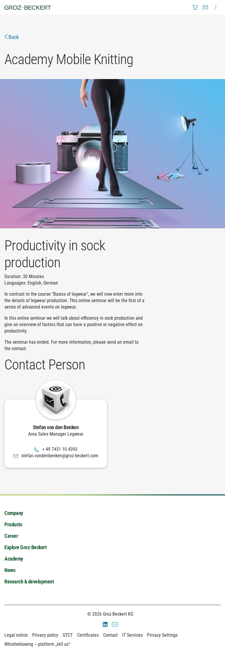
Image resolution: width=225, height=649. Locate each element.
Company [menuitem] (13, 513)
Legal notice (16, 635)
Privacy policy (45, 635)
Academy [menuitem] (13, 559)
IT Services (132, 635)
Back (13, 37)
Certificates (88, 635)
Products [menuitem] (13, 524)
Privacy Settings (162, 635)
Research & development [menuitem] (29, 581)
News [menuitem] (9, 570)
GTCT (68, 635)
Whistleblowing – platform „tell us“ (37, 644)
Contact (110, 635)
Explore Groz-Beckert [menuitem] (25, 547)
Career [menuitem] (11, 536)
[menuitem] (195, 7)
